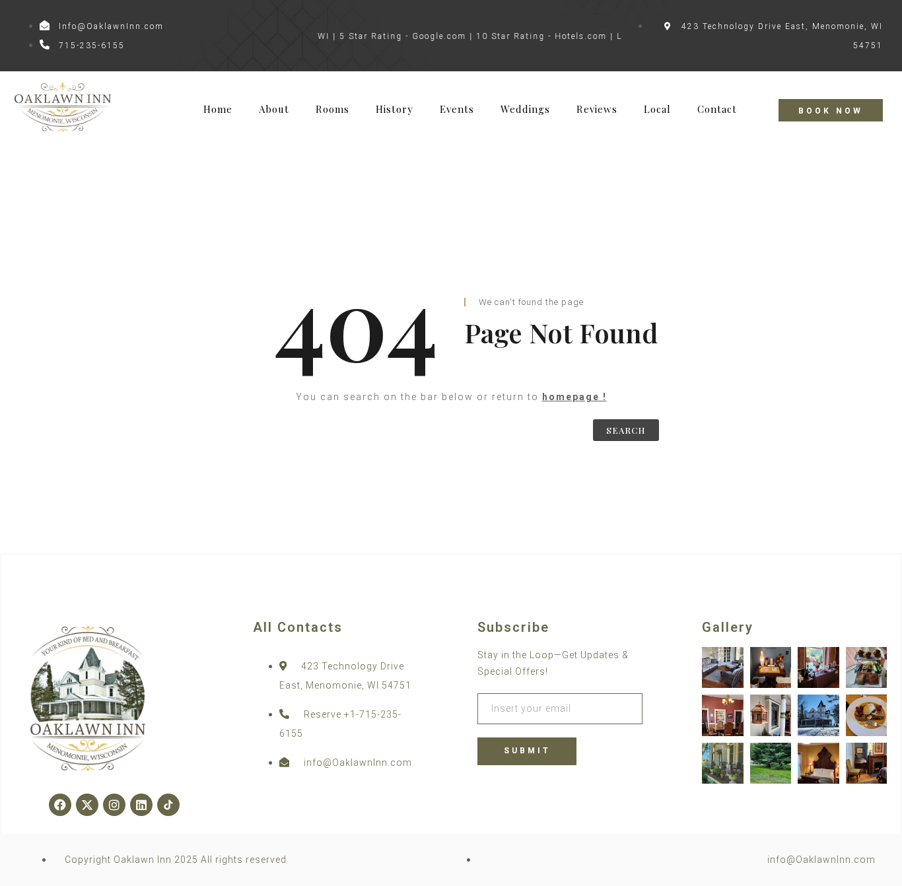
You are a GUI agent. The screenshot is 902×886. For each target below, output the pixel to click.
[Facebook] (60, 805)
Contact (717, 109)
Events (457, 109)
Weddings (525, 109)
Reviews (596, 109)
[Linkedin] (141, 805)
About (274, 109)
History (394, 109)
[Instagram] (114, 805)
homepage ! (574, 397)
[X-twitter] (87, 805)
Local (657, 109)
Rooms (332, 109)
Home (217, 109)
